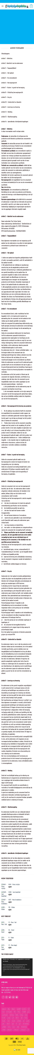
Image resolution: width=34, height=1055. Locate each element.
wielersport (16, 1029)
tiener (13, 1027)
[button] (2, 6)
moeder (3, 1021)
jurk (13, 1018)
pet (24, 1021)
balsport (13, 1009)
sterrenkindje (26, 1024)
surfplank (4, 1027)
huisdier (4, 1018)
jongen (8, 1018)
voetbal (3, 1029)
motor (8, 1021)
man (22, 1018)
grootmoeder (5, 1015)
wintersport (23, 1029)
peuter (27, 1021)
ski (16, 1024)
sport (20, 1024)
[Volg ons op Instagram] (6, 997)
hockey (21, 1015)
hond (26, 1015)
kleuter (17, 1018)
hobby (16, 1015)
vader (18, 1027)
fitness (19, 1012)
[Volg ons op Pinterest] (16, 997)
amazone (4, 1009)
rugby (12, 1024)
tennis (9, 1027)
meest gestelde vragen (7, 990)
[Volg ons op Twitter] (10, 997)
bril (28, 1009)
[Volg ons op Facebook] (3, 997)
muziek (13, 1021)
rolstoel (8, 1024)
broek (3, 1012)
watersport (9, 1029)
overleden (19, 1021)
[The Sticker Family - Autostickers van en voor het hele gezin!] (17, 6)
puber (3, 1024)
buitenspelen (9, 1012)
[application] (17, 967)
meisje (25, 1018)
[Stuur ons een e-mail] (13, 997)
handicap (12, 1015)
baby (9, 1009)
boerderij (24, 1009)
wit (28, 1029)
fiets (15, 1012)
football (24, 1012)
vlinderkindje (24, 1027)
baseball (18, 1009)
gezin (28, 1012)
